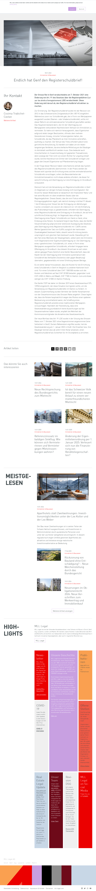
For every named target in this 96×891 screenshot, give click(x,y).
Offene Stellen (84, 766)
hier (43, 830)
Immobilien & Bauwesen (48, 75)
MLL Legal (40, 640)
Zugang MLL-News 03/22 (40, 690)
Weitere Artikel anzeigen (63, 610)
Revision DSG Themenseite (70, 830)
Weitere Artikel (10, 120)
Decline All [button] (81, 9)
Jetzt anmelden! (41, 694)
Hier (81, 665)
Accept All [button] (72, 9)
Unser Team (54, 821)
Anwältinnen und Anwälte (55, 788)
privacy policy (13, 4)
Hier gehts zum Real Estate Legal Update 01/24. (41, 793)
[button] (52, 349)
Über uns (54, 716)
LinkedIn (85, 796)
